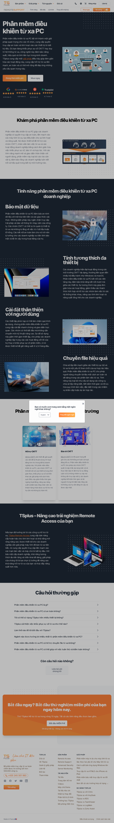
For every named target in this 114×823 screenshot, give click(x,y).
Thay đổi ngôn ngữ (67, 415)
